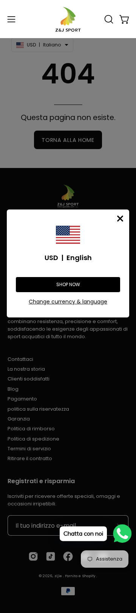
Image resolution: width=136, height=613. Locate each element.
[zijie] (68, 19)
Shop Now (68, 284)
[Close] (120, 218)
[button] (108, 19)
